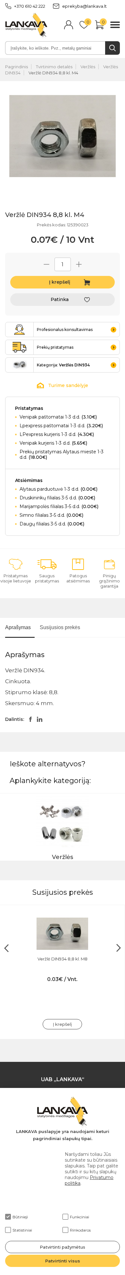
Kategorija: (63, 365)
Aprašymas (18, 627)
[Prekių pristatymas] (19, 347)
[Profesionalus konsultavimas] (19, 329)
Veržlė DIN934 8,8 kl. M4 (53, 72)
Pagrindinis (16, 66)
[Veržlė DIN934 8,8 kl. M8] (62, 933)
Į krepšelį (59, 282)
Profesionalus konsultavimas (65, 329)
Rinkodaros (80, 1230)
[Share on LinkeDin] (39, 719)
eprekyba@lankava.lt (84, 6)
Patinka (60, 299)
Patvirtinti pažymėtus (62, 1247)
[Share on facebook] (30, 719)
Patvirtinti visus (62, 1260)
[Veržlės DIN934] (19, 365)
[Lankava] (26, 25)
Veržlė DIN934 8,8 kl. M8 (63, 958)
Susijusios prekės (60, 627)
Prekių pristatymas (55, 347)
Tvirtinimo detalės (54, 66)
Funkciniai (79, 1216)
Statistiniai (22, 1230)
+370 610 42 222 (29, 6)
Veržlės (87, 66)
